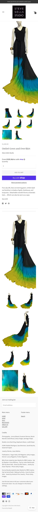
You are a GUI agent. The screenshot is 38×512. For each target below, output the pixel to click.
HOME (4, 416)
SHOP (3, 418)
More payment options (19, 182)
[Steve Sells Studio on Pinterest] (6, 501)
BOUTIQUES (5, 422)
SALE (3, 420)
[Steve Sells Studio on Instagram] (9, 501)
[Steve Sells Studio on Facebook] (3, 501)
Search (23, 416)
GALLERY (4, 427)
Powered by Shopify (7, 508)
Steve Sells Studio (15, 505)
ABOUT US (5, 425)
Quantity (5, 161)
